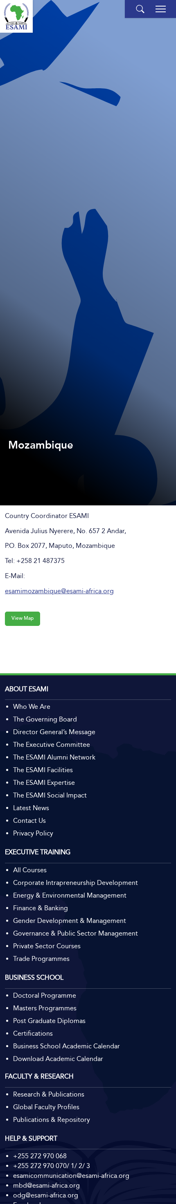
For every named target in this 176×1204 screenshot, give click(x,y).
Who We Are (31, 706)
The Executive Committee (51, 744)
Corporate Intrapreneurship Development (75, 883)
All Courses (30, 870)
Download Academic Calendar (58, 1059)
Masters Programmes (45, 1008)
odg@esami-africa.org (45, 1195)
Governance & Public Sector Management (75, 933)
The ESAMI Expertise (44, 782)
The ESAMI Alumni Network (54, 757)
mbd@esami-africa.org (46, 1185)
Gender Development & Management (69, 921)
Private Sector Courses (47, 946)
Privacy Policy (33, 833)
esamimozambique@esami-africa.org (59, 591)
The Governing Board (45, 719)
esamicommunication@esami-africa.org (71, 1175)
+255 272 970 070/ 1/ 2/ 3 (51, 1166)
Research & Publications (48, 1094)
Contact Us (29, 820)
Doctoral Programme (44, 995)
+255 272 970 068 (40, 1156)
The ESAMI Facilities (43, 770)
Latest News (31, 808)
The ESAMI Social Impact (50, 795)
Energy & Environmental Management (69, 895)
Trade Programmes (41, 959)
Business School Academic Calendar (66, 1046)
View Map (22, 618)
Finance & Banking (40, 908)
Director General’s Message (54, 732)
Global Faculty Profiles (46, 1107)
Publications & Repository (51, 1120)
